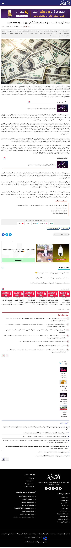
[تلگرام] (10, 234)
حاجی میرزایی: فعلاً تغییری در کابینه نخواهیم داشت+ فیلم (52, 452)
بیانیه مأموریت (28, 486)
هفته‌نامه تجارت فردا (28, 505)
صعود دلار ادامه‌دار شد (61, 208)
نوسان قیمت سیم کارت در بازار (59, 211)
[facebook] (60, 488)
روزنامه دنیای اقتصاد (28, 499)
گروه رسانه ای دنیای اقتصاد (26, 496)
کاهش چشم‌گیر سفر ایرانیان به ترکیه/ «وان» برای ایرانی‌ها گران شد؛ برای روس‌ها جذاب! (45, 433)
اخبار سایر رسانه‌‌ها (63, 522)
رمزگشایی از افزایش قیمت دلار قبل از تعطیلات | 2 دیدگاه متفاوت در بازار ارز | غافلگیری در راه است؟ (42, 205)
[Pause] (38, 261)
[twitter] (56, 488)
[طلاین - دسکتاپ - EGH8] (35, 13)
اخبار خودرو (65, 508)
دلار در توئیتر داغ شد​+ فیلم (60, 213)
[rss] (46, 488)
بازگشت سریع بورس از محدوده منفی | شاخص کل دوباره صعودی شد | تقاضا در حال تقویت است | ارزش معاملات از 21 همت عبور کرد (35, 428)
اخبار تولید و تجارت (62, 514)
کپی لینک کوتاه (65, 234)
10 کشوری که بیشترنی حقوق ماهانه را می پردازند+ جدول (51, 345)
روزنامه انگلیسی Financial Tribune (24, 508)
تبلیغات (30, 478)
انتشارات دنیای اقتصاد (28, 511)
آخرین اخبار (64, 423)
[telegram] (49, 488)
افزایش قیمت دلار (53, 228)
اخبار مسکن (64, 506)
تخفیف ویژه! (19, 260)
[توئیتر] (6, 234)
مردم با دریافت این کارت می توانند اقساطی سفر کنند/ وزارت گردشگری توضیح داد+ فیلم (45, 436)
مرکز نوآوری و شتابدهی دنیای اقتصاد (23, 517)
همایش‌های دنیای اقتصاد (27, 514)
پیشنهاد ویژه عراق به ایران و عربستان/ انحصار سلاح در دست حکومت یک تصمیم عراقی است (42, 341)
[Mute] (40, 261)
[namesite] (65, 2)
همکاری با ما (28, 484)
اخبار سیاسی (64, 500)
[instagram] (53, 488)
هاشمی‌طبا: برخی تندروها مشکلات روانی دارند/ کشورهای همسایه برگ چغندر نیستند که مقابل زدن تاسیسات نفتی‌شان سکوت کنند (35, 331)
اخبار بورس (64, 503)
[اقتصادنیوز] (53, 476)
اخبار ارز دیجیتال (63, 519)
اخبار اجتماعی (64, 516)
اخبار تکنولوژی (64, 511)
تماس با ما (29, 481)
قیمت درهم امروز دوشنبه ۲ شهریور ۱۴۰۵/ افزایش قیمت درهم (51, 456)
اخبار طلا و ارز (26, 27)
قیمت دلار (65, 228)
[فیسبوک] (3, 234)
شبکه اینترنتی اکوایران (28, 502)
